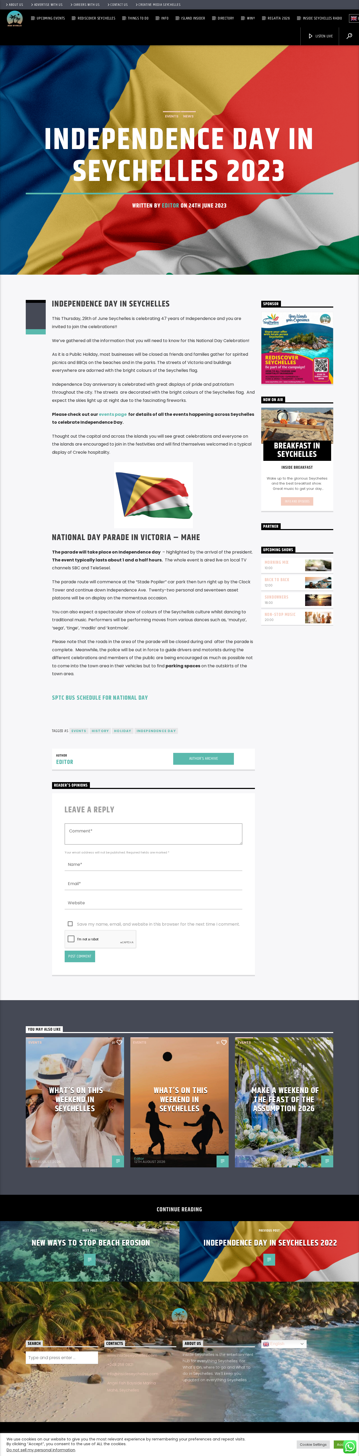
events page (113, 414)
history (100, 731)
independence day (156, 731)
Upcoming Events (51, 18)
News (188, 116)
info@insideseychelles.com (132, 1373)
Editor (170, 205)
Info (164, 18)
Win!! (251, 18)
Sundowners (277, 597)
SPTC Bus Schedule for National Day (100, 698)
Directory (226, 18)
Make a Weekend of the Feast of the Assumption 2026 (285, 1099)
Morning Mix (277, 562)
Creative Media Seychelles (160, 5)
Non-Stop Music (280, 614)
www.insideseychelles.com (132, 1355)
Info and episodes (297, 501)
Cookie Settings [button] (313, 1444)
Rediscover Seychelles (96, 18)
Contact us (119, 5)
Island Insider (193, 18)
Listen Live (324, 36)
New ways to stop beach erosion (91, 1243)
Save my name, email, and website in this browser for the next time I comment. (158, 924)
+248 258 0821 (120, 1364)
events (78, 731)
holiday (122, 731)
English (276, 1343)
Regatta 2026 (279, 18)
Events (171, 116)
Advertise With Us (48, 5)
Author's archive (203, 758)
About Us (16, 5)
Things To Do (138, 18)
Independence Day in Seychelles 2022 (270, 1243)
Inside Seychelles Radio (322, 18)
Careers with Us (87, 5)
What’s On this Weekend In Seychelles (76, 1099)
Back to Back (277, 580)
